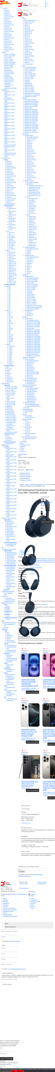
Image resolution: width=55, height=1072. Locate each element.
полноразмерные (34, 564)
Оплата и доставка (25, 554)
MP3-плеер (38, 558)
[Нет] (23, 1071)
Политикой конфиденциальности (17, 969)
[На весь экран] (3, 1066)
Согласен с (14, 969)
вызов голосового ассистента (46, 560)
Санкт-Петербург (41, 882)
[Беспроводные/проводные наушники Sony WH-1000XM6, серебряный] (42, 509)
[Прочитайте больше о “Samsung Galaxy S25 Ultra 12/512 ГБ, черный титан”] (22, 790)
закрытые (32, 570)
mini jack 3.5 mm (34, 567)
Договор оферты (22, 894)
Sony (28, 583)
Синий (22, 578)
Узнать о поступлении (47, 522)
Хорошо (13, 1071)
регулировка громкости (48, 562)
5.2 (24, 588)
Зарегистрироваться (7, 973)
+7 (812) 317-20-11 (25, 823)
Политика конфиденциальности (9, 894)
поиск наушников (37, 562)
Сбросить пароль (7, 984)
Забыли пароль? (16, 941)
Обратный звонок (23, 454)
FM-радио (32, 558)
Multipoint (44, 558)
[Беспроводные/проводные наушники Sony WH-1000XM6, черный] (42, 513)
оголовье (32, 574)
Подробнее (20, 1071)
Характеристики (24, 551)
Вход (3, 945)
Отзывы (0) (23, 552)
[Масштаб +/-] (4, 1066)
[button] (46, 501)
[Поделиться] (1, 1066)
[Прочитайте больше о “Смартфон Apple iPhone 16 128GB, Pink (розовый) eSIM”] (43, 690)
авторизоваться (43, 604)
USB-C (40, 567)
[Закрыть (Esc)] (0, 1066)
